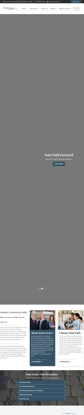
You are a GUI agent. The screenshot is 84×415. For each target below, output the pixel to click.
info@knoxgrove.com (54, 1)
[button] (24, 8)
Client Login (76, 1)
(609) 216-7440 (41, 1)
